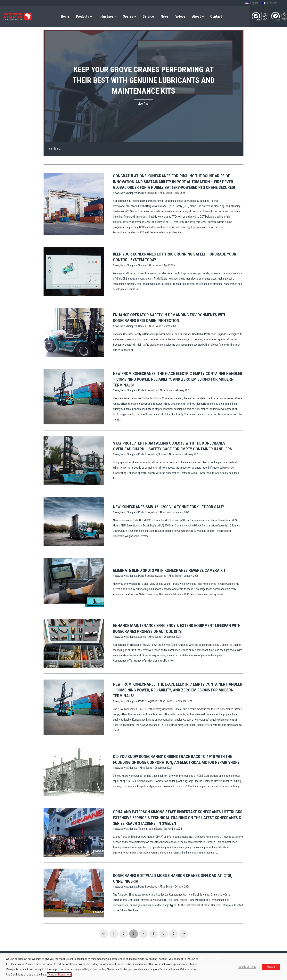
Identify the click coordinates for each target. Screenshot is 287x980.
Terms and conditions (59, 974)
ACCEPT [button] (271, 966)
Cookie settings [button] (247, 966)
